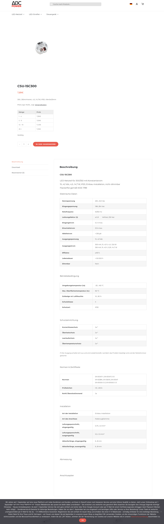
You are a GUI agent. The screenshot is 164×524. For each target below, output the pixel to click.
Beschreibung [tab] (17, 162)
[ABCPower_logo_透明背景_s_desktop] (16, 2)
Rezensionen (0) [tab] (18, 173)
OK (83, 520)
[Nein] (161, 511)
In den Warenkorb (46, 144)
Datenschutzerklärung (139, 517)
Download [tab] (16, 167)
